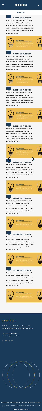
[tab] (21, 17)
